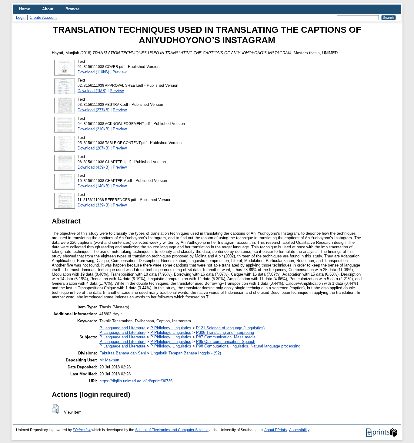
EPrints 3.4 (82, 430)
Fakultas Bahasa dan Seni (122, 353)
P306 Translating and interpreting (225, 332)
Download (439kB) (93, 167)
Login (20, 17)
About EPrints (275, 430)
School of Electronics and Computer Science (172, 430)
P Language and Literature (122, 328)
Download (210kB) (93, 129)
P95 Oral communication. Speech (225, 341)
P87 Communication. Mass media (225, 337)
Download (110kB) (93, 72)
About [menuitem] (47, 9)
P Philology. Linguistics (170, 328)
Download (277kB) (93, 110)
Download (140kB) (93, 186)
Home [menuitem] (24, 9)
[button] (55, 409)
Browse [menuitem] (72, 9)
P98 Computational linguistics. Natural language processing (248, 346)
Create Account (43, 17)
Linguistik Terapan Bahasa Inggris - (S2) (186, 353)
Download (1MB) (92, 91)
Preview (119, 72)
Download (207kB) (93, 148)
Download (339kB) (93, 205)
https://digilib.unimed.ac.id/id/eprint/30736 (135, 381)
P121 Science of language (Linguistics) (230, 328)
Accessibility (299, 430)
